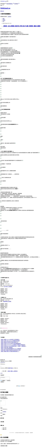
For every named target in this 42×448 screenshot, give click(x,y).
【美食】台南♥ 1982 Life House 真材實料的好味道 (10, 340)
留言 (12, 368)
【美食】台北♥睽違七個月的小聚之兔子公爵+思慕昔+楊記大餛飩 (21, 26)
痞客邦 (9, 368)
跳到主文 (2, 11)
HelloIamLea (5, 8)
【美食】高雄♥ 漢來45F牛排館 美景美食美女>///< (9, 351)
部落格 (4, 20)
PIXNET (13, 432)
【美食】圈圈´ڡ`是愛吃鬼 (12, 371)
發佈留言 (2, 381)
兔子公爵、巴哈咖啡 (8, 286)
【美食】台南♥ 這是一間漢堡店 (6, 347)
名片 (3, 21)
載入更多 (2, 375)
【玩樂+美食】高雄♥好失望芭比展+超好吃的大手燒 (10, 350)
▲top (1, 373)
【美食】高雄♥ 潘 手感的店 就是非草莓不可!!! (9, 342)
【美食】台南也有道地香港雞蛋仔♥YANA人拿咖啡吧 (10, 348)
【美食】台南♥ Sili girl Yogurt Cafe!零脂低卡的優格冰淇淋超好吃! (12, 344)
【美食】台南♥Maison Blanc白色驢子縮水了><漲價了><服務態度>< (13, 346)
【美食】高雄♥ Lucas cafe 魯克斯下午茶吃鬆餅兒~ (10, 339)
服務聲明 (31, 432)
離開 (6, 445)
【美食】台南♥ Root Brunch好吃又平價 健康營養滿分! (10, 343)
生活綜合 (9, 16)
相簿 (3, 18)
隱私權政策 (27, 432)
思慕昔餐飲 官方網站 (7, 301)
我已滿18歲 (2, 445)
